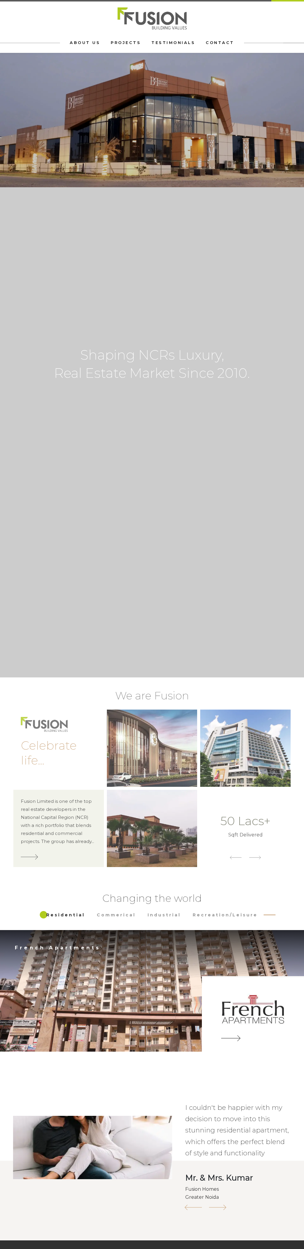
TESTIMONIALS (173, 42)
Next (287, 436)
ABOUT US (85, 42)
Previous (16, 436)
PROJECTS (126, 42)
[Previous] (193, 1207)
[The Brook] (261, 1016)
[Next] (217, 1207)
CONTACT (220, 42)
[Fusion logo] (152, 18)
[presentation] (16, 1008)
